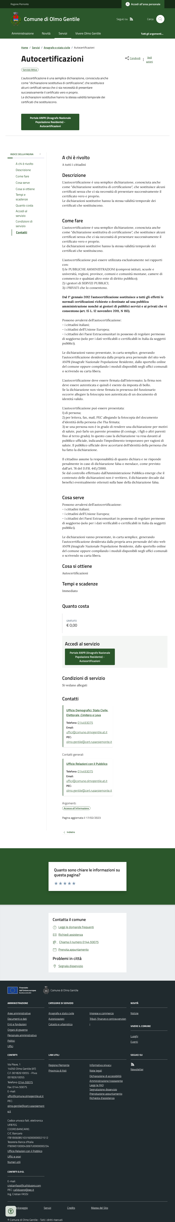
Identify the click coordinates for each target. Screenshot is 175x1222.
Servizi (63, 33)
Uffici (10, 1046)
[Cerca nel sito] (158, 19)
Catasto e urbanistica (60, 1024)
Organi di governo (18, 1030)
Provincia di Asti (57, 1070)
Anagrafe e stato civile (57, 47)
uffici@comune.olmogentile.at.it (86, 732)
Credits (71, 1208)
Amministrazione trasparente (106, 1081)
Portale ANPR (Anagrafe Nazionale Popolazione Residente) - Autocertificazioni (50, 122)
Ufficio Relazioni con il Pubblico (86, 763)
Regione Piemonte (20, 4)
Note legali (96, 1070)
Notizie (134, 1013)
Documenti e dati (17, 1019)
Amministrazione (23, 33)
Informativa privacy (100, 1065)
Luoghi (134, 1036)
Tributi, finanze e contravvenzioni (108, 1021)
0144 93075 (25, 1082)
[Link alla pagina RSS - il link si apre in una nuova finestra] (131, 19)
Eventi (134, 1042)
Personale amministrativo (22, 1035)
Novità (46, 33)
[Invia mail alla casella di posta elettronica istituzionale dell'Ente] (26, 1096)
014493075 (85, 722)
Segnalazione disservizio (103, 1089)
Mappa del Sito (99, 1208)
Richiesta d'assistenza (102, 1098)
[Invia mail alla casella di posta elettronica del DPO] (24, 1185)
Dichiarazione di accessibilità (105, 1076)
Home (24, 47)
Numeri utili (14, 1162)
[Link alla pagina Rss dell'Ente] (133, 1064)
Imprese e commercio (102, 1013)
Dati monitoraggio (18, 1208)
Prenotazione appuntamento (106, 1094)
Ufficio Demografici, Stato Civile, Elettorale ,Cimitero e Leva (87, 712)
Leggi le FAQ (97, 1085)
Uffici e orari (14, 1156)
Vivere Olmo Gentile (88, 33)
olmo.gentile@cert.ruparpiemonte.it (89, 741)
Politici (11, 1041)
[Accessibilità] (11, 1211)
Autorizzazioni (56, 1019)
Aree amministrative (19, 1013)
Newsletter (137, 1069)
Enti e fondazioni (17, 1024)
